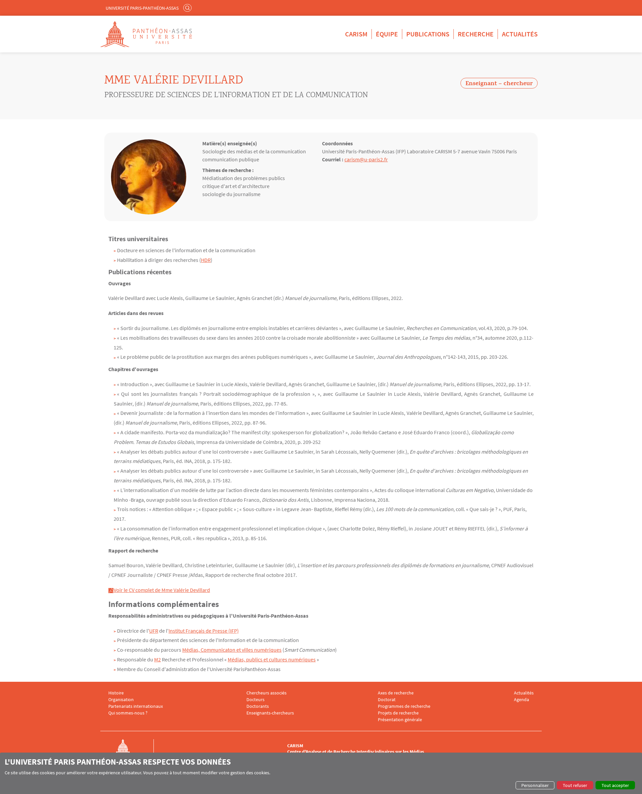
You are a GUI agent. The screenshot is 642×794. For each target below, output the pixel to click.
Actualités (520, 34)
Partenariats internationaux (135, 706)
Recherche (476, 34)
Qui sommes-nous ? (127, 713)
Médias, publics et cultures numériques (272, 659)
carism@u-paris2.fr (366, 159)
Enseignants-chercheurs (270, 713)
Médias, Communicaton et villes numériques (232, 649)
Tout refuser (575, 785)
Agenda (521, 699)
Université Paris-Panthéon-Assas (142, 8)
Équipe (387, 34)
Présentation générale (400, 720)
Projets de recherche (398, 713)
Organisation (121, 699)
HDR (206, 260)
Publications (427, 34)
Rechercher (188, 8)
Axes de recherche (396, 693)
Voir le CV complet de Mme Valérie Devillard (162, 590)
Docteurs (255, 699)
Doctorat (387, 699)
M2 (157, 659)
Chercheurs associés (266, 693)
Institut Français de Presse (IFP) (204, 630)
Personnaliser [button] (535, 785)
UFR (153, 630)
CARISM (356, 34)
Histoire (116, 693)
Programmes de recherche (404, 706)
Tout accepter (615, 785)
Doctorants (257, 706)
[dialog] (321, 773)
